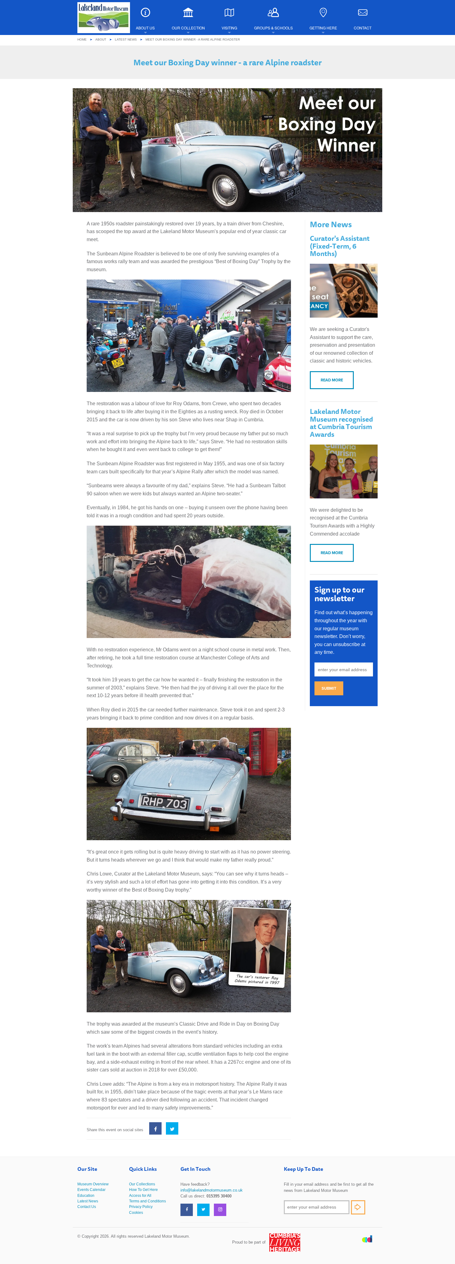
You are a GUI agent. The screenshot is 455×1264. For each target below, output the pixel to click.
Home (82, 39)
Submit (329, 688)
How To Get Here (143, 1190)
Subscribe (358, 1207)
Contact (362, 27)
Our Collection (188, 27)
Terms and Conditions (147, 1201)
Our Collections (142, 1184)
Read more (332, 380)
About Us (145, 27)
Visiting (229, 27)
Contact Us (86, 1207)
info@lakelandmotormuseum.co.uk (211, 1190)
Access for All (140, 1195)
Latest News (126, 39)
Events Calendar (91, 1190)
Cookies (136, 1212)
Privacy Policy (141, 1207)
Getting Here (323, 27)
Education (85, 1195)
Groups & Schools (273, 27)
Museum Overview (93, 1184)
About (100, 39)
